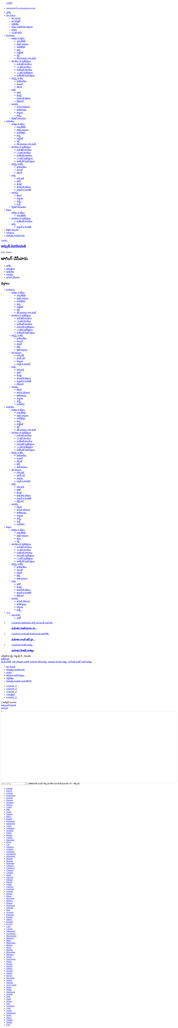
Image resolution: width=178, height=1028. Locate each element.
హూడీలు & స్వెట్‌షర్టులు (21, 61)
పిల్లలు (8, 210)
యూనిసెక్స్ (15, 615)
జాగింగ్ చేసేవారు (23, 107)
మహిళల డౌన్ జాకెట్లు (38, 662)
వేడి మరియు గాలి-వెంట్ (26, 58)
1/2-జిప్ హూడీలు (24, 67)
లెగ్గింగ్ (19, 195)
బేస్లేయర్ (20, 101)
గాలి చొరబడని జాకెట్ (20, 662)
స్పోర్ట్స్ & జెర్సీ (17, 78)
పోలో (19, 92)
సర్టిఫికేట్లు (15, 24)
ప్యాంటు (20, 112)
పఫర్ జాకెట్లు (87, 662)
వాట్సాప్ (4, 708)
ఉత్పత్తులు (10, 269)
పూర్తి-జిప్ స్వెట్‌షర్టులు (25, 327)
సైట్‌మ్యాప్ (5, 659)
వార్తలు (14, 30)
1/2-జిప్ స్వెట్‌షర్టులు (25, 72)
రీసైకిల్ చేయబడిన (18, 118)
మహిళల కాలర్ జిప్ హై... (23, 639)
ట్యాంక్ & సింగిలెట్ (24, 190)
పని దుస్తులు (16, 352)
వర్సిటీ (19, 87)
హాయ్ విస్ (21, 358)
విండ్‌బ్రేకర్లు (21, 47)
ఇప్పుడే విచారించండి (13, 246)
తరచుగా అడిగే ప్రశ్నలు (15, 675)
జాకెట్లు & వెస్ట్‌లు (18, 38)
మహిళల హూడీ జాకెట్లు (57, 662)
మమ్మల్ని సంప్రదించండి (15, 235)
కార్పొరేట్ (20, 355)
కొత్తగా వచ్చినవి (12, 230)
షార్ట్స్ (19, 115)
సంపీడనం (21, 404)
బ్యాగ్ (19, 618)
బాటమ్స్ (14, 104)
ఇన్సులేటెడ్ (21, 41)
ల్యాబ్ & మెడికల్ (23, 364)
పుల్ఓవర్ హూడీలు (24, 70)
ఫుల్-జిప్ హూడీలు (24, 64)
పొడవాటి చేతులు (24, 98)
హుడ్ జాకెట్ (6, 662)
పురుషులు (10, 35)
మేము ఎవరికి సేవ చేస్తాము (22, 27)
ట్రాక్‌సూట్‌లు (22, 81)
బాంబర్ (20, 84)
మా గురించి (10, 15)
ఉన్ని (19, 50)
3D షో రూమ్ (16, 32)
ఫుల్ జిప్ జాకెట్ (74, 662)
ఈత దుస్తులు (22, 350)
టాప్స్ (13, 90)
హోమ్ (8, 12)
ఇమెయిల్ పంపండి (8, 705)
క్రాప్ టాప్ (20, 178)
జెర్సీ (18, 347)
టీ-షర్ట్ (19, 95)
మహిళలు (10, 121)
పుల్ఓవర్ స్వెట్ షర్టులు (26, 75)
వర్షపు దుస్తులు (23, 44)
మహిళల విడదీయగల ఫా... (24, 628)
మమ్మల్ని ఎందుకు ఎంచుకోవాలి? (19, 681)
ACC (8, 613)
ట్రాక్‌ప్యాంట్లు (21, 110)
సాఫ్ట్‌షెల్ (20, 52)
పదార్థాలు (10, 233)
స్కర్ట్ (18, 204)
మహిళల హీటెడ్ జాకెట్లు (22, 650)
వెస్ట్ (18, 55)
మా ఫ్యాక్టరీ (15, 21)
